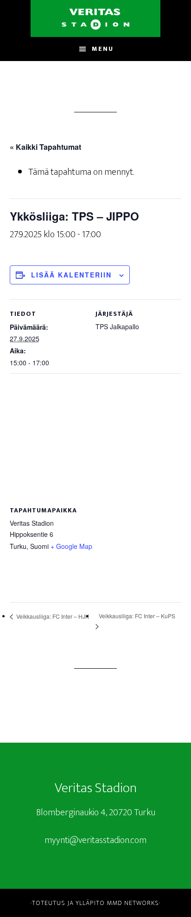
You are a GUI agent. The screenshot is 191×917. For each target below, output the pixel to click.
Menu (103, 48)
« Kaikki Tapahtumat (45, 147)
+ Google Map (71, 546)
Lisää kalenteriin (71, 274)
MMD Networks (133, 903)
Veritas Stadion (95, 18)
